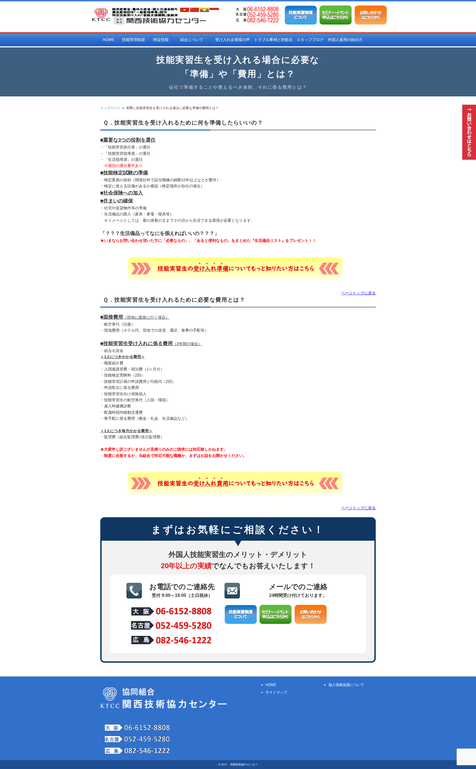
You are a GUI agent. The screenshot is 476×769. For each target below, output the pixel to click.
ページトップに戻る (358, 293)
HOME (108, 39)
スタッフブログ (310, 39)
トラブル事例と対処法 (273, 39)
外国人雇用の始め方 (345, 39)
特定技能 (161, 39)
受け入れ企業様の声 (232, 39)
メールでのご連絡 (298, 590)
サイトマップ (276, 692)
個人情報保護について (346, 685)
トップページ (110, 108)
